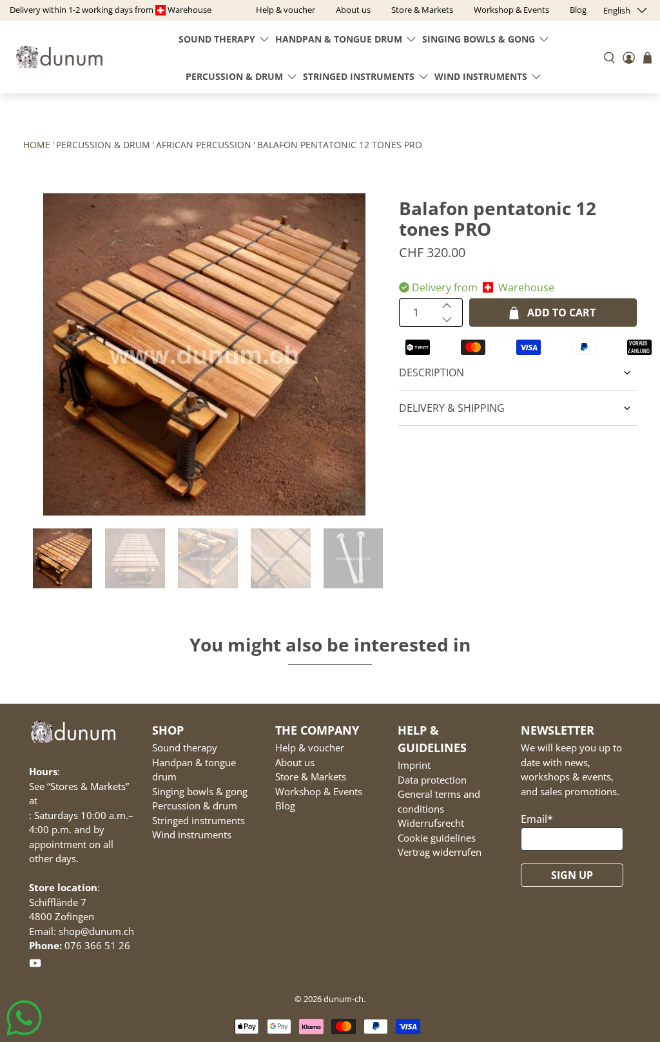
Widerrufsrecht (431, 822)
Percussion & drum (234, 76)
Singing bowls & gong (478, 39)
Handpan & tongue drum (338, 39)
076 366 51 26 (97, 945)
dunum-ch (344, 999)
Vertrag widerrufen (439, 851)
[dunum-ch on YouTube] (35, 965)
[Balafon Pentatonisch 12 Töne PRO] (205, 354)
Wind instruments (480, 76)
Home (36, 145)
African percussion (203, 145)
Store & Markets (310, 776)
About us (295, 762)
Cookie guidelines (437, 837)
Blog (285, 805)
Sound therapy (217, 39)
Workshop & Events (318, 791)
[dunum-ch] (59, 57)
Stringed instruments (358, 76)
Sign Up (572, 875)
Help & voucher (309, 747)
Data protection (432, 779)
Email (537, 819)
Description (431, 372)
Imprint (414, 764)
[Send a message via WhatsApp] (24, 1018)
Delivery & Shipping (452, 408)
